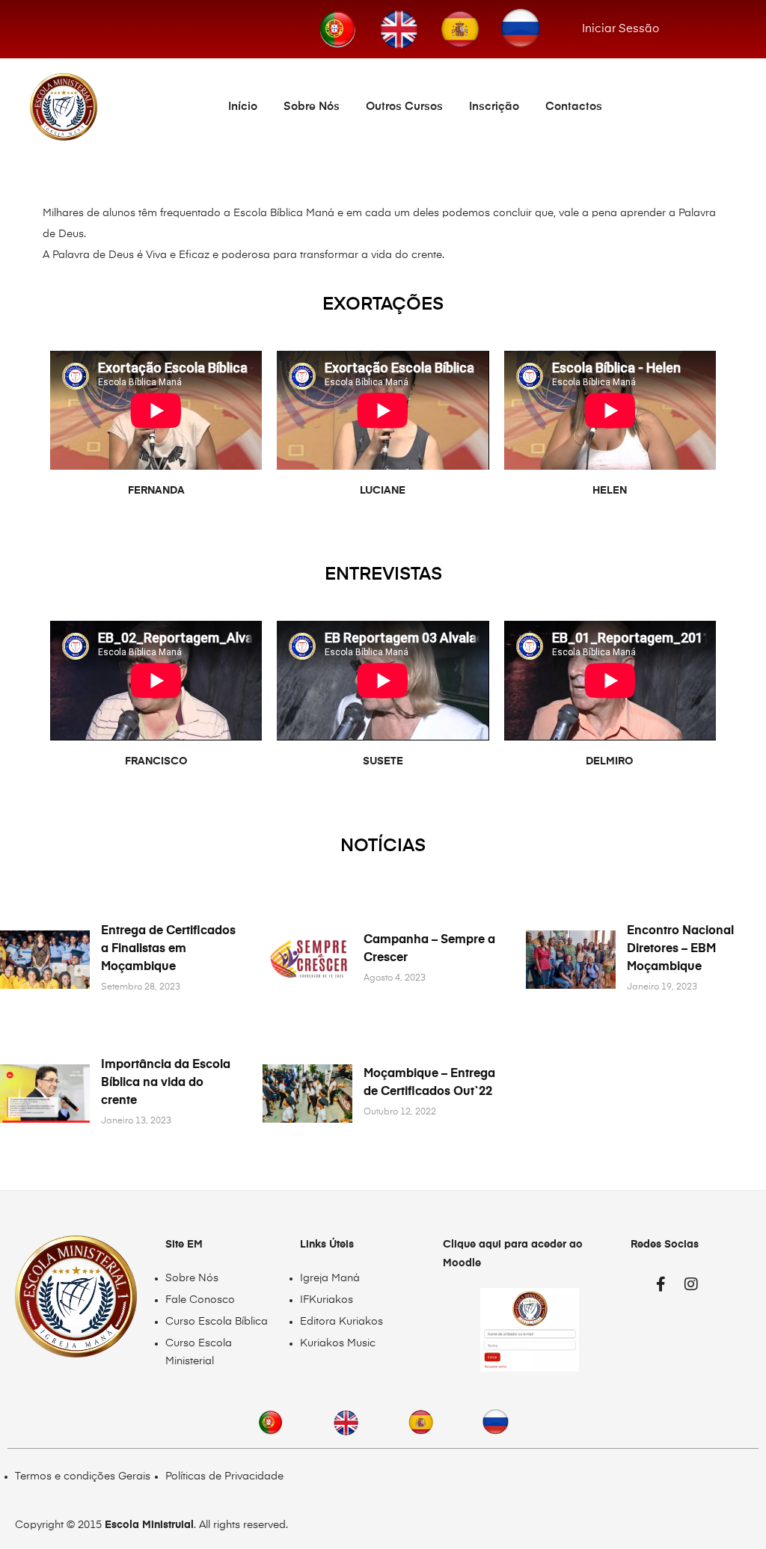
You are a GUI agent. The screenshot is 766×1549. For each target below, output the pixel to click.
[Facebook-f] (661, 1284)
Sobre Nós (312, 106)
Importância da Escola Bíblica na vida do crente (165, 1083)
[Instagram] (691, 1284)
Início (242, 106)
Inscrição (494, 106)
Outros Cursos (404, 106)
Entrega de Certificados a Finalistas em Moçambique (168, 949)
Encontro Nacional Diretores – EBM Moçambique (680, 949)
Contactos (573, 106)
